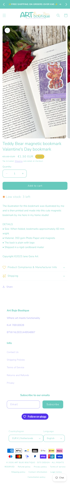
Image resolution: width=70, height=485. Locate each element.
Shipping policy (18, 472)
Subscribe (53, 404)
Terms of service (57, 466)
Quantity (7, 166)
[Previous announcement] (3, 4)
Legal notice (56, 472)
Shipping (19, 161)
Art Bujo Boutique (24, 462)
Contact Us (13, 352)
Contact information (38, 472)
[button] (4, 15)
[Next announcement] (66, 4)
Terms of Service (15, 367)
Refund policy (24, 466)
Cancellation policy (36, 477)
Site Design (43, 462)
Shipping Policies (16, 359)
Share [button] (9, 286)
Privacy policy (40, 466)
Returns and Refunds (18, 375)
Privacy (10, 383)
